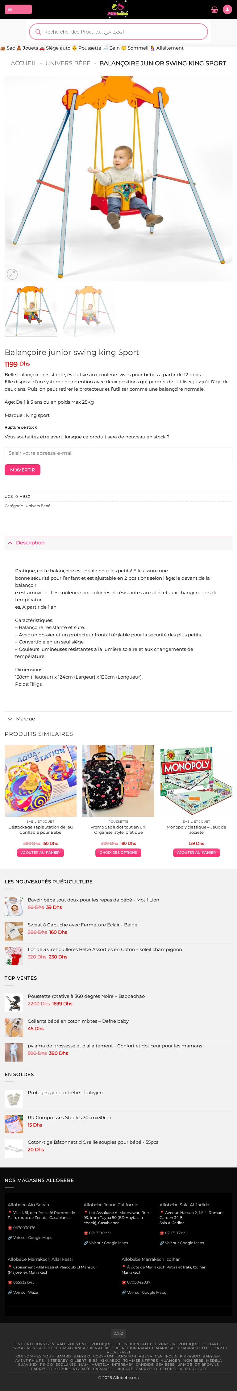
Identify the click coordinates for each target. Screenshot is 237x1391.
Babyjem (212, 1356)
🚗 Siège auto (54, 48)
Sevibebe (165, 1364)
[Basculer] (10, 543)
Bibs (93, 1360)
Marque (25, 719)
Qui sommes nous (35, 1356)
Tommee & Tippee (140, 1360)
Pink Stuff (196, 1369)
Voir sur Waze (25, 1292)
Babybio (82, 1356)
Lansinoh (126, 1356)
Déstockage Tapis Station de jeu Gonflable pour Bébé (40, 830)
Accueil (24, 63)
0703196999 (99, 1233)
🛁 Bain (111, 48)
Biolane (124, 1369)
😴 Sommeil (134, 48)
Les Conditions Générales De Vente (51, 1344)
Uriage (184, 1364)
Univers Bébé (68, 63)
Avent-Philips (29, 1360)
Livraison (165, 1344)
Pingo (46, 1364)
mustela (100, 1364)
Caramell (103, 1369)
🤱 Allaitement (167, 48)
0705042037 (138, 1282)
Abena (145, 1356)
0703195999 (175, 1233)
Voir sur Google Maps (32, 1237)
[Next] (220, 179)
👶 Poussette (86, 48)
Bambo (63, 1356)
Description (30, 542)
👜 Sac (7, 48)
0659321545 (24, 1282)
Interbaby (57, 1360)
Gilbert (78, 1360)
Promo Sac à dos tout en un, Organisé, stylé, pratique (118, 830)
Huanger (170, 1360)
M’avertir (22, 470)
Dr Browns (207, 1364)
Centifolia (166, 1356)
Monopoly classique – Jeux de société (196, 830)
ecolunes (66, 1364)
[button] (18, 9)
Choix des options (118, 853)
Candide (144, 1364)
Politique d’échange (200, 1344)
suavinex (28, 1364)
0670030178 (24, 1227)
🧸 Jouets (27, 48)
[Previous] (17, 179)
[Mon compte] (227, 9)
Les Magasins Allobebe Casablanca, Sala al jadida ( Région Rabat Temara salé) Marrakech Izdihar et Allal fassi (118, 1350)
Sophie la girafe (72, 1369)
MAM (84, 1364)
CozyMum (103, 1356)
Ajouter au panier (40, 853)
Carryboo (41, 1369)
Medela (214, 1360)
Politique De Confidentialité (121, 1344)
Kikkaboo (190, 1356)
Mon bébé (193, 1360)
